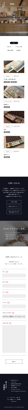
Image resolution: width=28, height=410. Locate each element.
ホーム (8, 397)
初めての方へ (13, 397)
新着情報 (18, 399)
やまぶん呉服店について (11, 399)
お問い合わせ (14, 401)
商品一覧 (18, 397)
